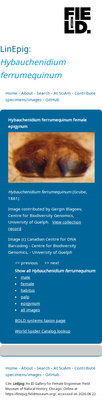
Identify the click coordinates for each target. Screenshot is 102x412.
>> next (51, 262)
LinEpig (14, 48)
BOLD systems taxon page (40, 320)
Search (43, 93)
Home (11, 93)
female (27, 283)
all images (30, 309)
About (27, 93)
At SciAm (62, 93)
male (25, 277)
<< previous (26, 262)
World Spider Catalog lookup (42, 331)
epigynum (30, 303)
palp (25, 296)
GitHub (52, 99)
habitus (28, 290)
